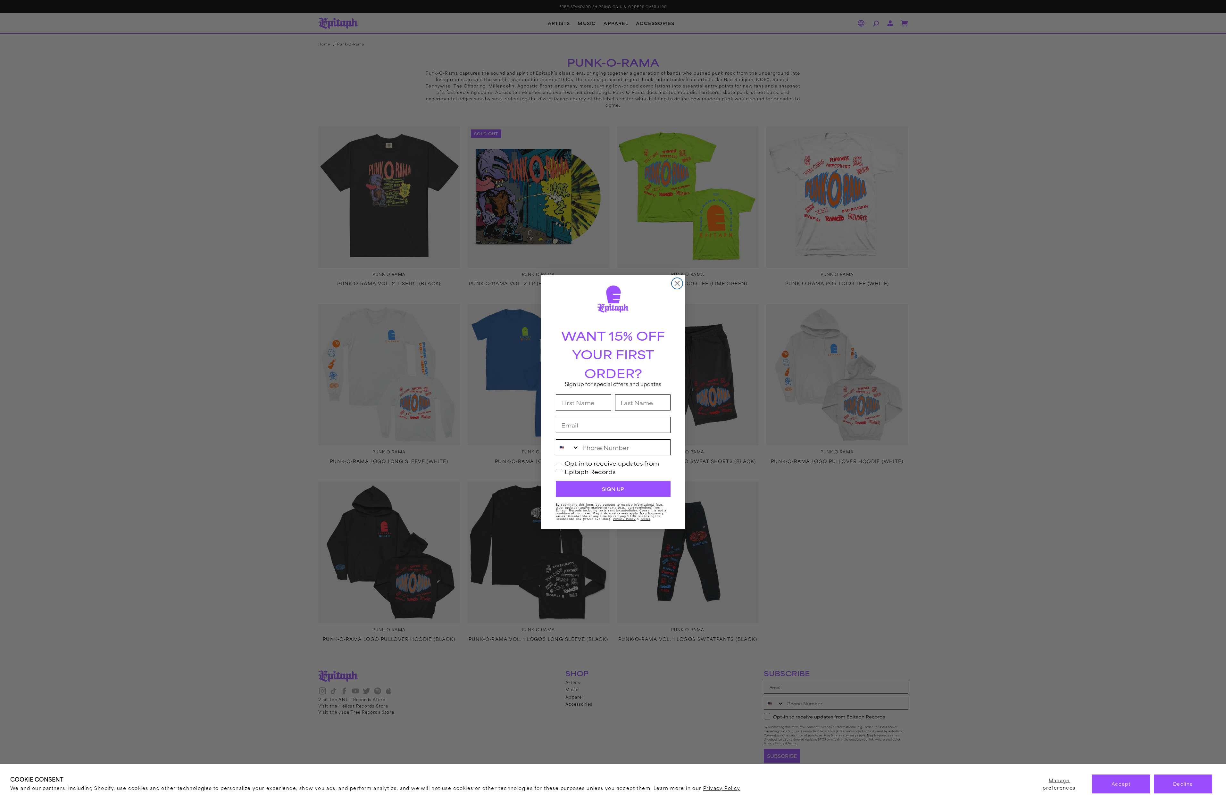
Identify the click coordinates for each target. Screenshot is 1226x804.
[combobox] (567, 447)
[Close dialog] (677, 283)
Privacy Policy (721, 788)
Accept (1121, 783)
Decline (1183, 783)
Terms (645, 519)
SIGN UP (613, 489)
